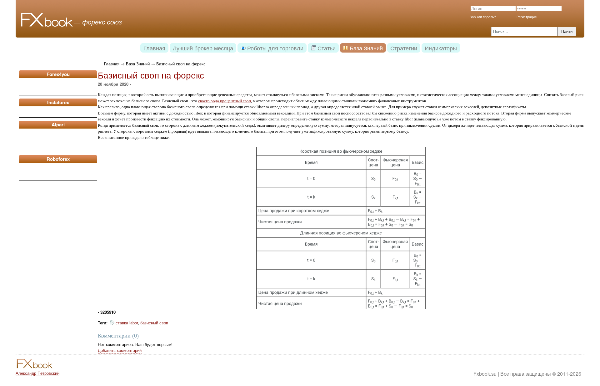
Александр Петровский (37, 373)
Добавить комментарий (120, 350)
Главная (111, 64)
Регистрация (527, 16)
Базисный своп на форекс (181, 64)
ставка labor (127, 323)
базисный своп (154, 323)
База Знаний (138, 64)
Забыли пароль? (483, 16)
